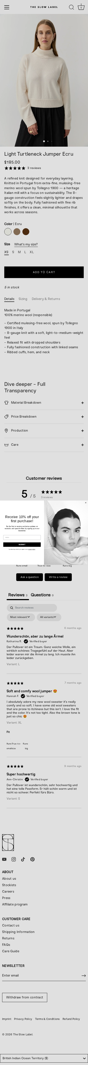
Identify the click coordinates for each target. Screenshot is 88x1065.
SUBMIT (22, 544)
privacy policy (31, 549)
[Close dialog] (86, 502)
